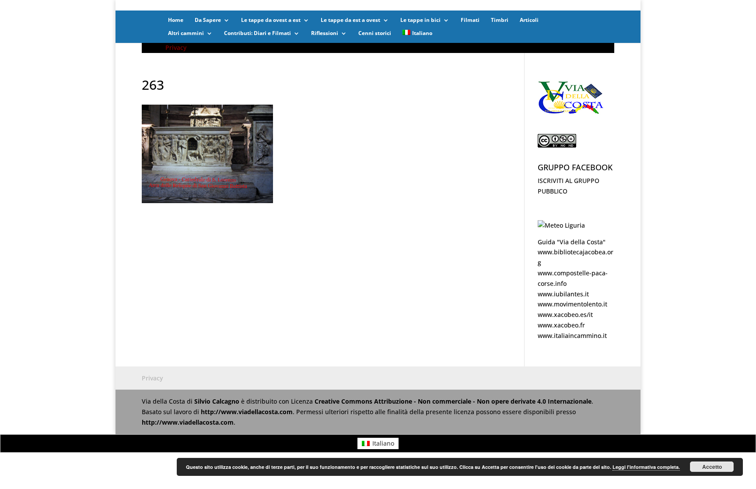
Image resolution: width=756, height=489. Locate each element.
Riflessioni (324, 33)
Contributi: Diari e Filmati (257, 33)
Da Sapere (208, 20)
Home (175, 20)
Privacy (175, 47)
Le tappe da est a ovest (350, 20)
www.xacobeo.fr (561, 325)
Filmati (470, 20)
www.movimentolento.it (572, 304)
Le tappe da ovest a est (271, 20)
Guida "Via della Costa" (572, 242)
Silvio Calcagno (217, 401)
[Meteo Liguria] (561, 225)
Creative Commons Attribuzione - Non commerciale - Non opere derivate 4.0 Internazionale (453, 401)
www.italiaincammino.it (572, 335)
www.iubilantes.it (563, 294)
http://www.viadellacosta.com (247, 412)
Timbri (499, 20)
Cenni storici (374, 33)
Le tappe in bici (420, 20)
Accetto (712, 467)
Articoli (529, 20)
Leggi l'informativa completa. (646, 467)
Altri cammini (186, 33)
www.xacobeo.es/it (565, 314)
